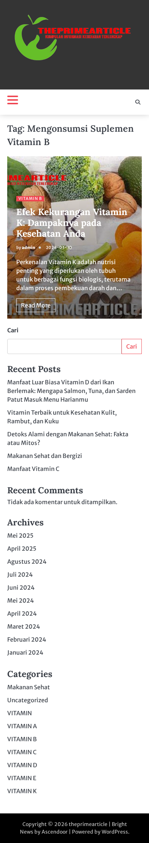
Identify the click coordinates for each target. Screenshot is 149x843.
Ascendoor (55, 832)
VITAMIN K (22, 791)
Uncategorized (27, 700)
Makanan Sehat (28, 687)
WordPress (115, 832)
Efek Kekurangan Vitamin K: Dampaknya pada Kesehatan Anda (71, 222)
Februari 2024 (26, 639)
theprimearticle (88, 824)
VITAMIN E (21, 778)
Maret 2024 (23, 626)
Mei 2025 (20, 535)
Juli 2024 (20, 574)
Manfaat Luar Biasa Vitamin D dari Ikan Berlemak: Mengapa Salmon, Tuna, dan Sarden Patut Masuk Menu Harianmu (71, 391)
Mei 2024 (20, 600)
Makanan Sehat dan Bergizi (44, 455)
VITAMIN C (22, 752)
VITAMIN (19, 713)
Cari (12, 330)
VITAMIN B (30, 198)
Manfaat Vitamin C (33, 468)
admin (28, 247)
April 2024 (22, 613)
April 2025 (22, 548)
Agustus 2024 (27, 561)
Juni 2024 (21, 587)
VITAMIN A (22, 726)
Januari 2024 (25, 652)
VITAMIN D (22, 765)
